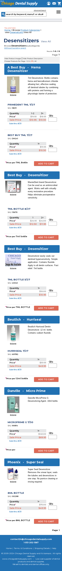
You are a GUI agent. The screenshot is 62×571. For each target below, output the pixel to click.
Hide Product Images (12, 58)
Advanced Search (40, 10)
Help (54, 548)
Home (7, 30)
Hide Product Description (33, 58)
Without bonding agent (15, 48)
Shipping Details (42, 548)
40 (35, 61)
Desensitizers (16, 32)
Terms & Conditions (23, 548)
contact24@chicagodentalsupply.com (31, 539)
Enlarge (13, 95)
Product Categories (30, 30)
